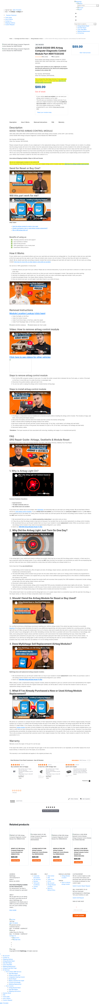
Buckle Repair (12, 979)
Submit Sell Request (78, 898)
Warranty (61, 122)
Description (13, 122)
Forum (49, 881)
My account (6, 955)
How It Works (9, 19)
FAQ (53, 122)
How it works (10, 986)
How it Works (25, 122)
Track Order (8, 17)
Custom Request (9, 24)
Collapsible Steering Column (17, 977)
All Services (80, 33)
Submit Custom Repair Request (81, 886)
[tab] (73, 799)
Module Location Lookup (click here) (27, 313)
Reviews (35, 881)
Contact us (8, 21)
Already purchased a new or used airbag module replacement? (30, 228)
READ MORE (12, 910)
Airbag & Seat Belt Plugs (10, 968)
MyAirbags (40, 509)
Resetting (12, 628)
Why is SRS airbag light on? (20, 230)
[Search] (98, 5)
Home (10, 38)
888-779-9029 (17, 10)
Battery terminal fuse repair (16, 980)
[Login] (80, 7)
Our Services (37, 879)
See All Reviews (38, 760)
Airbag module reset (14, 975)
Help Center (51, 876)
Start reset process (85, 52)
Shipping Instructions (15, 991)
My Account (51, 883)
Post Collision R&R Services (14, 971)
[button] (88, 760)
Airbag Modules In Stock (37, 38)
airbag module (21, 727)
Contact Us (12, 935)
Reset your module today (44, 112)
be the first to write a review (50, 810)
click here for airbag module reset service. (76, 164)
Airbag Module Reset (83, 26)
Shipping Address (10, 23)
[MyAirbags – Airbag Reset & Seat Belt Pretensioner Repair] (78, 1)
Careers (35, 886)
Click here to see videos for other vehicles (29, 357)
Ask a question (56, 56)
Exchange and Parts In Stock (22, 38)
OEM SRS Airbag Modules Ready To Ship (30, 527)
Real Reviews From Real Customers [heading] (22, 760)
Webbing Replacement (83, 31)
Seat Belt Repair (81, 27)
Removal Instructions (40, 122)
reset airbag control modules (23, 511)
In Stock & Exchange (14, 982)
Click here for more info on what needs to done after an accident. (32, 262)
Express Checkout (11, 15)
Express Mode (7, 993)
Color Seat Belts (82, 29)
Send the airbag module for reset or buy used (25, 226)
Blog (34, 888)
